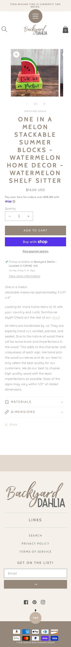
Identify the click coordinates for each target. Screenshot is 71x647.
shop (55, 317)
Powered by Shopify (46, 642)
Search (35, 535)
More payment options (35, 251)
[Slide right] (44, 103)
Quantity (10, 208)
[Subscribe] (35, 584)
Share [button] (13, 424)
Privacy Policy (35, 543)
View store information (24, 276)
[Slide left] (26, 103)
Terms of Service (35, 551)
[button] (4, 29)
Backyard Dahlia (30, 642)
